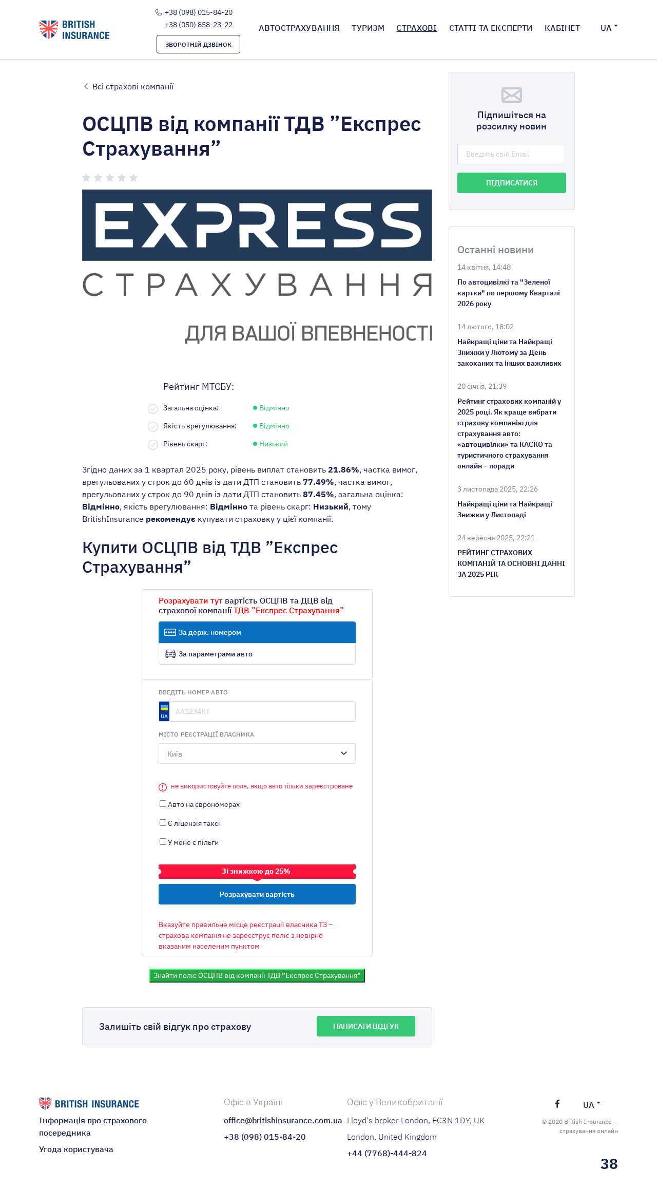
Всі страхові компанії (132, 85)
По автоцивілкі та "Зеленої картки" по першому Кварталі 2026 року (508, 292)
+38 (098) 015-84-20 (199, 12)
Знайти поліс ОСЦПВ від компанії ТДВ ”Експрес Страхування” (257, 975)
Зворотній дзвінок (198, 44)
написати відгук (366, 1026)
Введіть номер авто (193, 692)
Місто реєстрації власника (206, 734)
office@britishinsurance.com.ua (267, 1120)
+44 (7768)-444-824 (387, 1153)
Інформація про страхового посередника (93, 1126)
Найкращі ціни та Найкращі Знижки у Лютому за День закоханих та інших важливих (509, 352)
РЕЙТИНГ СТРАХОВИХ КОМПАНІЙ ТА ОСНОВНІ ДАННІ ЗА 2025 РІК (511, 563)
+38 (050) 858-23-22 (199, 24)
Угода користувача (76, 1149)
